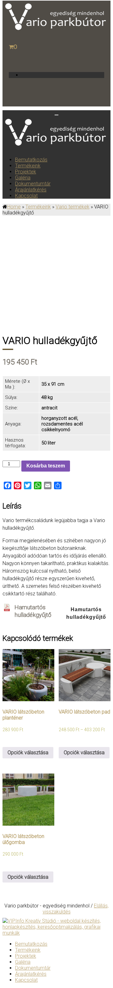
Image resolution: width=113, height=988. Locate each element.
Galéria (22, 178)
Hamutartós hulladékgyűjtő (86, 613)
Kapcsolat (26, 196)
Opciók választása (28, 753)
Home (14, 207)
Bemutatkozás (31, 160)
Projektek (25, 172)
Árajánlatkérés (30, 190)
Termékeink (27, 166)
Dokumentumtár (33, 184)
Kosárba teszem (45, 465)
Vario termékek (72, 207)
